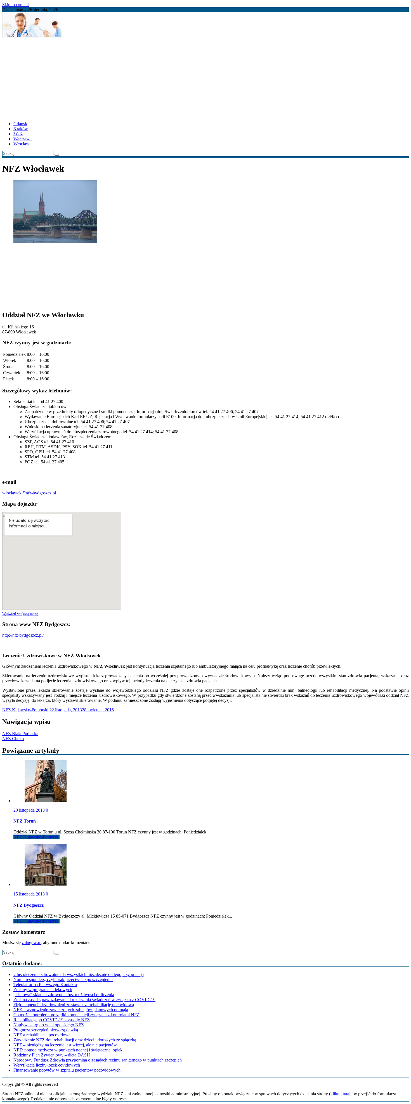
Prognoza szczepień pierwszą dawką (45, 1029)
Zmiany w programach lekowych (42, 989)
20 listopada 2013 (29, 810)
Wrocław (21, 143)
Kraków (20, 128)
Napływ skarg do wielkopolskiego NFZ (48, 1024)
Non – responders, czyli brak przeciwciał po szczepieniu (63, 979)
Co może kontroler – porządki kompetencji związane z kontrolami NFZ (76, 1014)
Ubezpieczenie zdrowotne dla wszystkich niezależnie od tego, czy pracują (78, 974)
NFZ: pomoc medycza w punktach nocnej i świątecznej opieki (68, 1050)
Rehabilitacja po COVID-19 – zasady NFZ (51, 1019)
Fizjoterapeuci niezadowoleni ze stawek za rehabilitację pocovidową (73, 1004)
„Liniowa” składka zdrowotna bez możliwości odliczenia (63, 994)
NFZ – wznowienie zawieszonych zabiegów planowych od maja (70, 1009)
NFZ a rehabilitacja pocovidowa (41, 1034)
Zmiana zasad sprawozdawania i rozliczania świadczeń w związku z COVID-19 (84, 999)
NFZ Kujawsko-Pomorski (25, 709)
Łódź (18, 133)
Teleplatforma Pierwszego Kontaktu (45, 984)
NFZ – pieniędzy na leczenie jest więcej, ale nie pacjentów (65, 1045)
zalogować (31, 942)
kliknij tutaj (340, 1093)
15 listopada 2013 (29, 894)
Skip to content (15, 4)
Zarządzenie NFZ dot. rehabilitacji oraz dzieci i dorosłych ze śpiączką (74, 1039)
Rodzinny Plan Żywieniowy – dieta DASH (51, 1055)
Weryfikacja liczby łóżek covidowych (46, 1065)
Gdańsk (20, 123)
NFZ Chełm (13, 738)
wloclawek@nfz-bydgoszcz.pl (29, 493)
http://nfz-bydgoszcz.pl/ (23, 635)
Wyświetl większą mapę (20, 614)
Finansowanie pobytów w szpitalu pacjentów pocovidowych (67, 1070)
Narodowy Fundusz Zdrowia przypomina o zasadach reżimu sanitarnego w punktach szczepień (97, 1060)
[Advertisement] (170, 78)
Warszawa (22, 138)
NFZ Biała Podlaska (20, 733)
